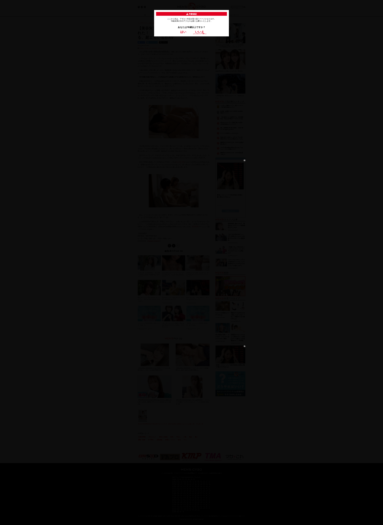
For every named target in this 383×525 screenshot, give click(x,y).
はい (183, 32)
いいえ (199, 32)
